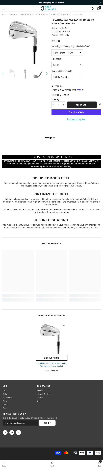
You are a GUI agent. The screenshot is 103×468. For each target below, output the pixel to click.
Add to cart (82, 104)
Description (50, 137)
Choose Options (51, 358)
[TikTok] (18, 432)
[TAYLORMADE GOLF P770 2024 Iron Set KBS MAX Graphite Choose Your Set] (51, 338)
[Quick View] (64, 325)
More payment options (76, 119)
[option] (25, 41)
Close (101, 3)
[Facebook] (5, 432)
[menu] (3, 8)
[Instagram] (11, 432)
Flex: (56, 58)
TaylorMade (64, 28)
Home (4, 14)
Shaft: (62, 70)
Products (13, 14)
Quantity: (55, 99)
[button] (3, 73)
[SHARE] (99, 105)
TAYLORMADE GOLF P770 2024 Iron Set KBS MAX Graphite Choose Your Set (51, 364)
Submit (47, 423)
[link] (18, 295)
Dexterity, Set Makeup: (71, 46)
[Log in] (92, 8)
